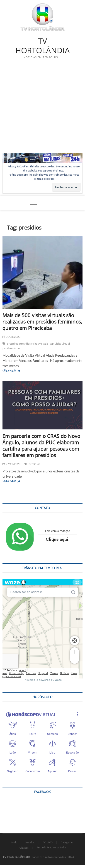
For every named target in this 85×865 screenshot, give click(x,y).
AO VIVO (48, 842)
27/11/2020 (12, 464)
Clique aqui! (58, 539)
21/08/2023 (12, 336)
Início (14, 842)
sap (52, 343)
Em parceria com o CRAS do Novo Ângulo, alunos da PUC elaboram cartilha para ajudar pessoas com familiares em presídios (41, 445)
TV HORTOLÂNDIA (42, 45)
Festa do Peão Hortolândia (51, 847)
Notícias (29, 842)
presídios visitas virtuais (33, 343)
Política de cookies (43, 178)
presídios (12, 343)
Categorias (67, 842)
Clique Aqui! (14, 370)
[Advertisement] (42, 108)
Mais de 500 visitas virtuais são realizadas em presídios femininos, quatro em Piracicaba (42, 321)
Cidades (24, 847)
